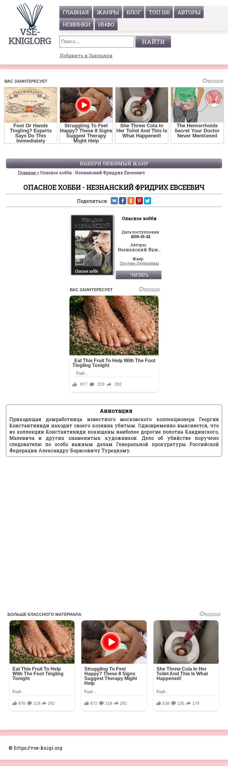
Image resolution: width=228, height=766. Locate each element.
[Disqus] (114, 536)
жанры (107, 12)
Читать (139, 275)
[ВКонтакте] (114, 200)
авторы (188, 12)
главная (76, 12)
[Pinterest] (139, 200)
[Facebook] (122, 200)
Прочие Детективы (139, 263)
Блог (133, 12)
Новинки (76, 24)
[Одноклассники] (130, 200)
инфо (106, 24)
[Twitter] (147, 200)
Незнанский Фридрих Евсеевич (140, 249)
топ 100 (159, 12)
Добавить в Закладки (86, 55)
